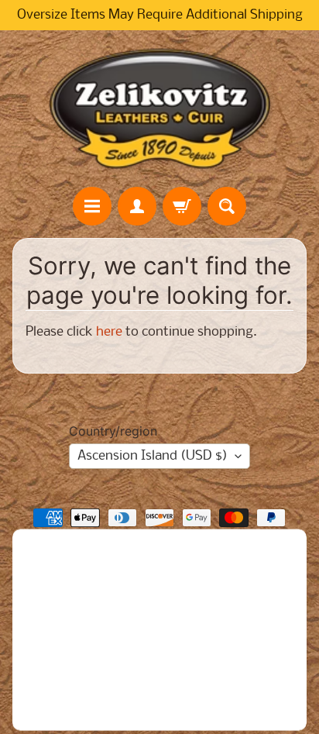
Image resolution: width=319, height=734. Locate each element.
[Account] (137, 206)
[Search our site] (227, 206)
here (109, 332)
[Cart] (182, 206)
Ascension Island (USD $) (152, 456)
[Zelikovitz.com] (159, 108)
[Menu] (92, 206)
